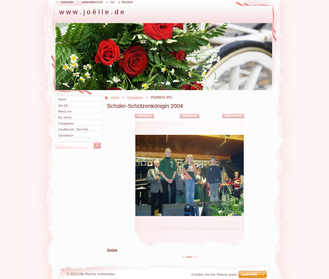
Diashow (189, 116)
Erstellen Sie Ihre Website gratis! (214, 274)
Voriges (144, 116)
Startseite (66, 2)
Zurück (112, 250)
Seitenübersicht (92, 2)
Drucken (127, 2)
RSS (112, 2)
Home (115, 97)
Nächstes (233, 116)
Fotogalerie (135, 97)
